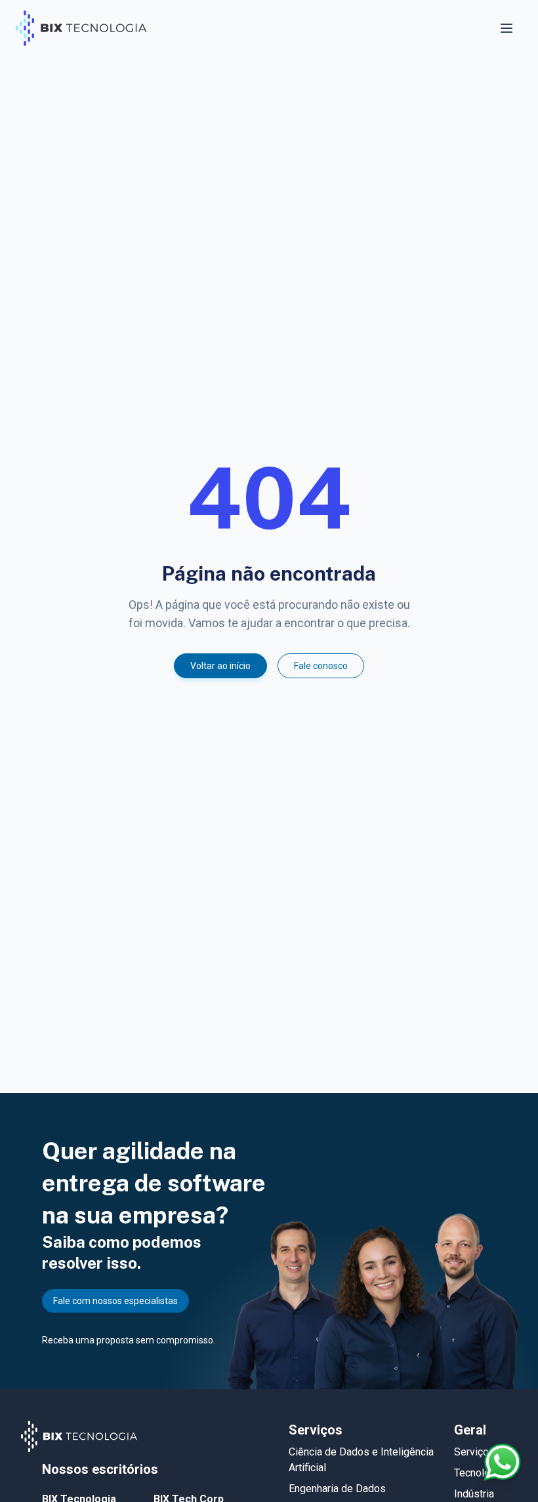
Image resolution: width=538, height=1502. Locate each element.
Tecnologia (479, 1473)
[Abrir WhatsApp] (502, 1462)
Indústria (474, 1494)
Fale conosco (321, 666)
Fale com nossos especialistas (115, 1301)
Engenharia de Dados (337, 1488)
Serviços (474, 1452)
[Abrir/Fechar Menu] (507, 28)
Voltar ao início (220, 666)
